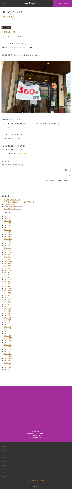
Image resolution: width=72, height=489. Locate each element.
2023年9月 (7, 295)
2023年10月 (8, 293)
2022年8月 (7, 320)
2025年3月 (7, 255)
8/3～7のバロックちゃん (12, 209)
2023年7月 (7, 300)
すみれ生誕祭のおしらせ (12, 200)
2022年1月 (7, 336)
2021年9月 (7, 343)
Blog (4, 469)
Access (5, 461)
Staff (4, 458)
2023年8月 (7, 297)
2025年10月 (8, 239)
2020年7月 (7, 367)
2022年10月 (8, 315)
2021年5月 (7, 352)
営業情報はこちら (38, 486)
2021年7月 (7, 347)
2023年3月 (7, 309)
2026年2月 (7, 230)
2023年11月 (8, 291)
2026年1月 (7, 232)
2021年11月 (8, 340)
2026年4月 (7, 225)
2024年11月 (8, 264)
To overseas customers (9, 473)
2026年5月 (7, 223)
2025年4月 (7, 252)
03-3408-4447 (37, 437)
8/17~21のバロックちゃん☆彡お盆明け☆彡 (19, 202)
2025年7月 (7, 246)
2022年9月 (7, 318)
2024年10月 (8, 266)
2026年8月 (7, 216)
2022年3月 (7, 331)
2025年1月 (7, 259)
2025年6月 (7, 248)
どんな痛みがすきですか (12, 204)
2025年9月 (7, 241)
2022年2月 (7, 333)
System (5, 450)
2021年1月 (7, 354)
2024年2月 (7, 284)
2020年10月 (8, 361)
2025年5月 (7, 250)
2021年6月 (7, 349)
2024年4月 (7, 279)
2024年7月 (7, 273)
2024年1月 (7, 286)
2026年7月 (7, 218)
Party (4, 476)
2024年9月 (7, 268)
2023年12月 (8, 288)
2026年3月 (7, 228)
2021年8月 (7, 345)
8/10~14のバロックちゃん (13, 206)
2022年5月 (7, 327)
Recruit (5, 465)
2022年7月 (7, 322)
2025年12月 (8, 234)
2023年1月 (7, 313)
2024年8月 (7, 270)
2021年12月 (8, 338)
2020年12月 (8, 356)
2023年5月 (7, 304)
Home (4, 446)
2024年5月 (7, 277)
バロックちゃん (6, 27)
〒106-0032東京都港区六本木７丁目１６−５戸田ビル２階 (36, 433)
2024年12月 (8, 261)
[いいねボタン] (65, 170)
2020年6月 (7, 370)
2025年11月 (8, 237)
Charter (5, 454)
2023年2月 (7, 311)
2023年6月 (7, 302)
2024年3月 (7, 282)
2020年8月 (7, 365)
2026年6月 (7, 221)
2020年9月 (7, 363)
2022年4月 (7, 329)
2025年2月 (7, 257)
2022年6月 (7, 324)
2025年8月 (7, 243)
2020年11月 (8, 358)
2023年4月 (7, 306)
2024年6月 (7, 275)
